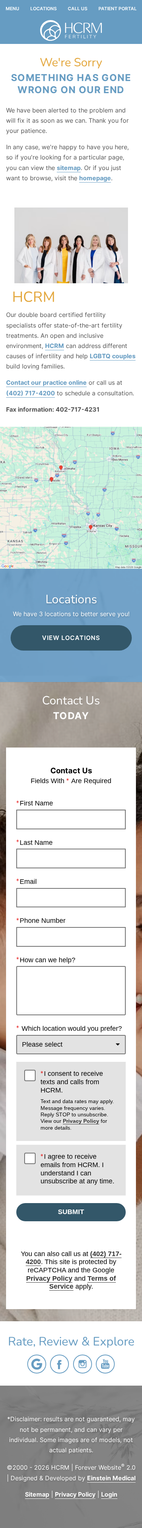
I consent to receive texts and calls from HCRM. (77, 1100)
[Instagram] (82, 1364)
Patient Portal (117, 8)
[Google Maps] (36, 1364)
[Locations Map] (71, 497)
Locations (43, 8)
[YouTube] (105, 1364)
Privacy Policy (81, 1121)
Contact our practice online (46, 382)
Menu (12, 8)
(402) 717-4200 (30, 393)
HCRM (54, 346)
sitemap (69, 168)
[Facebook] (59, 1364)
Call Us (77, 8)
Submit (71, 1212)
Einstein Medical (111, 1478)
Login (109, 1494)
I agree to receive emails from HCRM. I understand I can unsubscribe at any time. (77, 1169)
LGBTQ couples (113, 356)
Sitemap (37, 1494)
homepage (95, 178)
